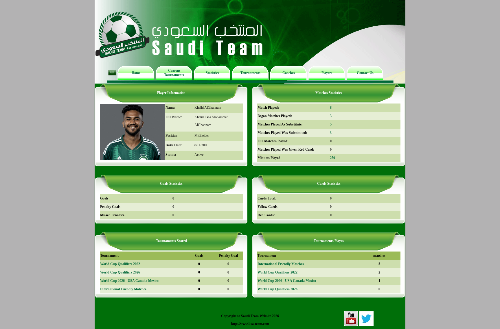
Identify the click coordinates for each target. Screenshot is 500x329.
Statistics (212, 73)
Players (326, 73)
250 (332, 158)
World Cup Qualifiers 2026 (120, 272)
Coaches (288, 73)
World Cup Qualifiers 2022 (120, 264)
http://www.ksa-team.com (250, 324)
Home (136, 73)
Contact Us (365, 73)
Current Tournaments (174, 73)
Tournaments (250, 73)
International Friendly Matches (123, 289)
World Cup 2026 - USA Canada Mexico (129, 281)
